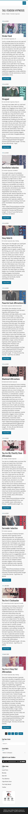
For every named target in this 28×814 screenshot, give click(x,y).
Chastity (5, 458)
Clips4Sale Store (7, 781)
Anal (4, 102)
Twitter (4, 787)
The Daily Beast (6, 784)
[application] (14, 761)
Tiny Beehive (5, 779)
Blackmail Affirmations (11, 378)
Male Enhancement (17, 306)
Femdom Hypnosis (9, 39)
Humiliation (15, 170)
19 (16, 733)
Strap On (17, 102)
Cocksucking (6, 603)
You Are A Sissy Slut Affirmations (10, 670)
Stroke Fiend (7, 35)
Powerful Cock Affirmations (12, 302)
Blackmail (5, 382)
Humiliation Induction (10, 167)
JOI (15, 39)
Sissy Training (16, 241)
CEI (4, 39)
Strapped (5, 99)
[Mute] (20, 761)
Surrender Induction (10, 528)
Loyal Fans (5, 770)
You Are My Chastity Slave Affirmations (12, 454)
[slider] (23, 761)
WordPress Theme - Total (9, 811)
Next (20, 733)
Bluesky (4, 773)
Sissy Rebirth (7, 238)
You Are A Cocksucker (10, 600)
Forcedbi (21, 603)
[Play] (3, 761)
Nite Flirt (4, 776)
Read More (6, 78)
